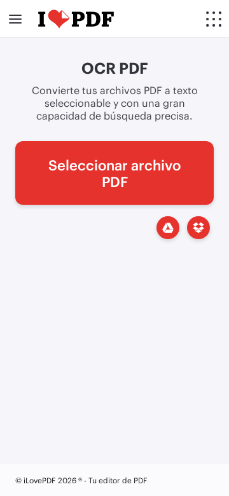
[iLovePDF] (76, 19)
